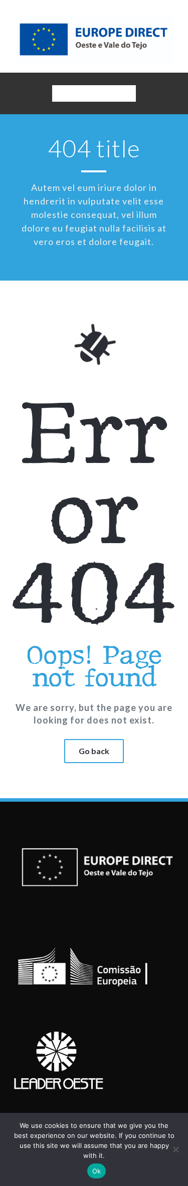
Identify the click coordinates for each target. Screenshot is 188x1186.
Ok (96, 1171)
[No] (175, 1149)
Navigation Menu (94, 95)
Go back (94, 751)
